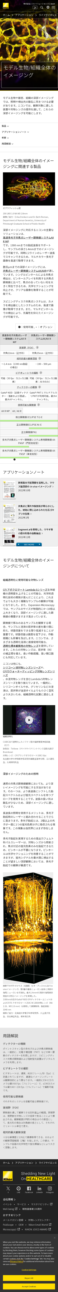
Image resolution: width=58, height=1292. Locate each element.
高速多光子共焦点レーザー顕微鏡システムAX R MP (28, 239)
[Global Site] (47, 7)
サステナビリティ (40, 1204)
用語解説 (6, 143)
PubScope (8, 1224)
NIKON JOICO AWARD (36, 1229)
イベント (7, 1204)
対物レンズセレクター (39, 1220)
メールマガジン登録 (13, 1220)
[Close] (55, 1238)
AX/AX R (43, 336)
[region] (29, 1263)
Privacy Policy (17, 1261)
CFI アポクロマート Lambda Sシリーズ (25, 589)
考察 (4, 137)
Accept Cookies (29, 1286)
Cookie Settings (29, 1269)
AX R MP (14, 338)
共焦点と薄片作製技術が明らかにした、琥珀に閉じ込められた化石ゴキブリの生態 (36, 509)
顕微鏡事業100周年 (32, 1209)
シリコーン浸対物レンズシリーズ (22, 667)
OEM (21, 1224)
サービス (21, 1204)
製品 (4, 126)
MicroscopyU (9, 1229)
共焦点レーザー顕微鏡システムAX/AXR (24, 271)
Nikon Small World (38, 1224)
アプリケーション (24, 15)
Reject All (29, 1278)
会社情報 (8, 1199)
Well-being (8, 1209)
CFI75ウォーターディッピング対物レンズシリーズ (29, 673)
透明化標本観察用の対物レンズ (20, 646)
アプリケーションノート (14, 131)
